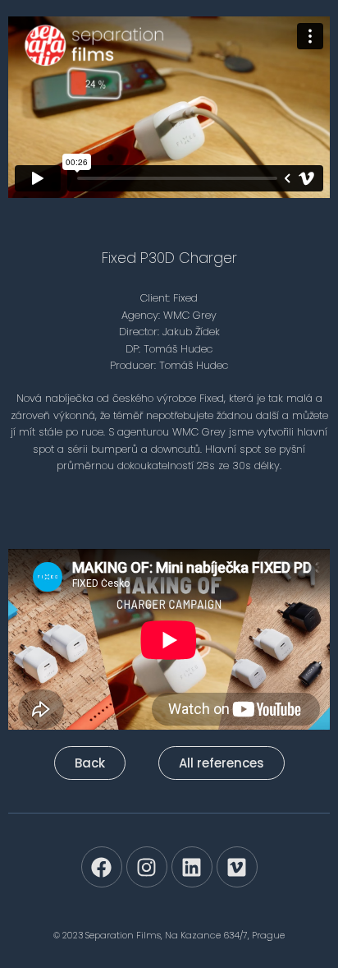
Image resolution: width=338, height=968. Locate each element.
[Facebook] (101, 866)
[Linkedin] (191, 866)
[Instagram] (146, 866)
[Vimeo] (237, 866)
